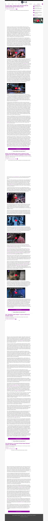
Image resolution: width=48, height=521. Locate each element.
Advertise (19, 515)
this (17, 100)
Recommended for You (36, 5)
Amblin (8, 499)
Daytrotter (15, 0)
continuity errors (25, 63)
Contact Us (34, 515)
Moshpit (17, 0)
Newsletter (22, 515)
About (13, 515)
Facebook (25, 515)
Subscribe (16, 515)
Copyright (28, 515)
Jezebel (10, 0)
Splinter (12, 0)
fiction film (21, 340)
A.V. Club (8, 0)
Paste (5, 0)
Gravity (8, 143)
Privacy (31, 515)
